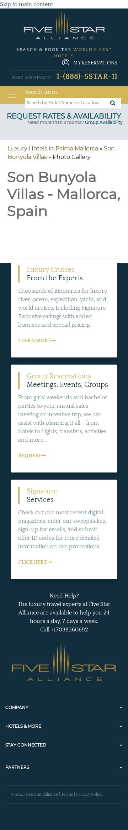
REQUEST (29, 456)
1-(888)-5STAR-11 (87, 76)
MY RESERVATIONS (95, 63)
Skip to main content (26, 4)
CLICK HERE (32, 562)
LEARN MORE (34, 341)
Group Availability (104, 122)
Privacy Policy (89, 794)
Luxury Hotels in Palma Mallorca (53, 148)
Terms (67, 794)
